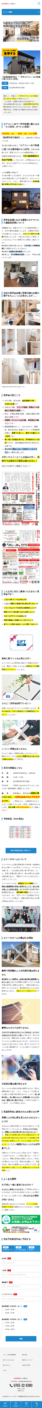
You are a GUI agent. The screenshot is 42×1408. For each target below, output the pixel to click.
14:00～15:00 (9, 1326)
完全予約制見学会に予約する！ (21, 850)
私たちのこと (7, 1365)
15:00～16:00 (9, 1329)
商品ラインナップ (27, 1360)
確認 (21, 1339)
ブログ (5, 1370)
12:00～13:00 (9, 1309)
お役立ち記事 (26, 1365)
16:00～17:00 (9, 1313)
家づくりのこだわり (8, 1360)
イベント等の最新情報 (9, 1354)
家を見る (24, 1354)
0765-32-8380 (23, 1385)
